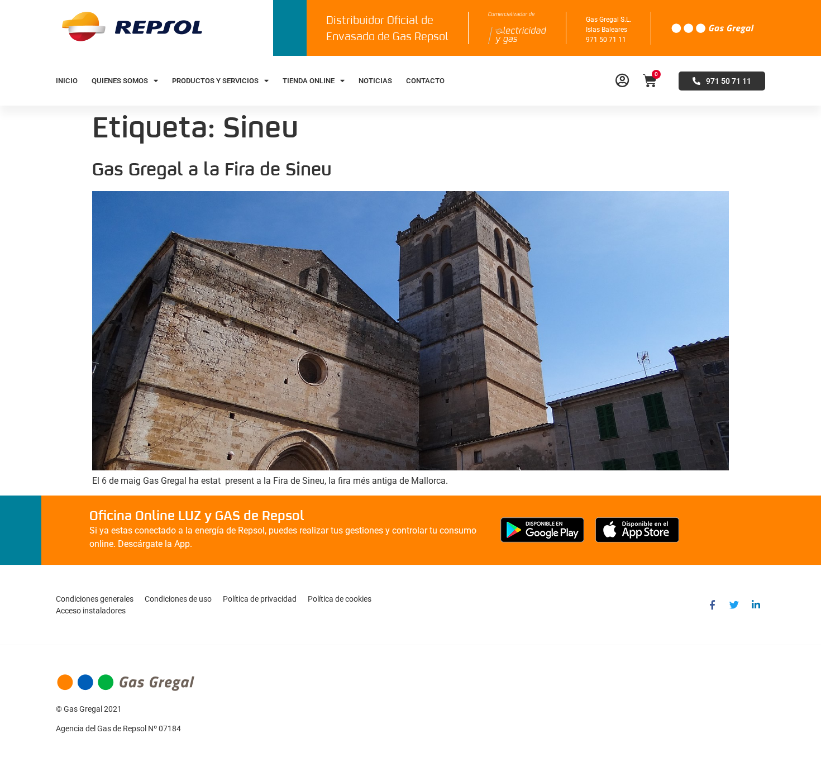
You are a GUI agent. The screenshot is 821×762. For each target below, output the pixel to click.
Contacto (425, 81)
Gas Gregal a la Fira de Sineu (212, 170)
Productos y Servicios (215, 81)
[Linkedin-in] (755, 605)
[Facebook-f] (712, 605)
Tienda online (309, 81)
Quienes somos (120, 81)
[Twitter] (733, 605)
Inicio (67, 81)
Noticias (375, 81)
